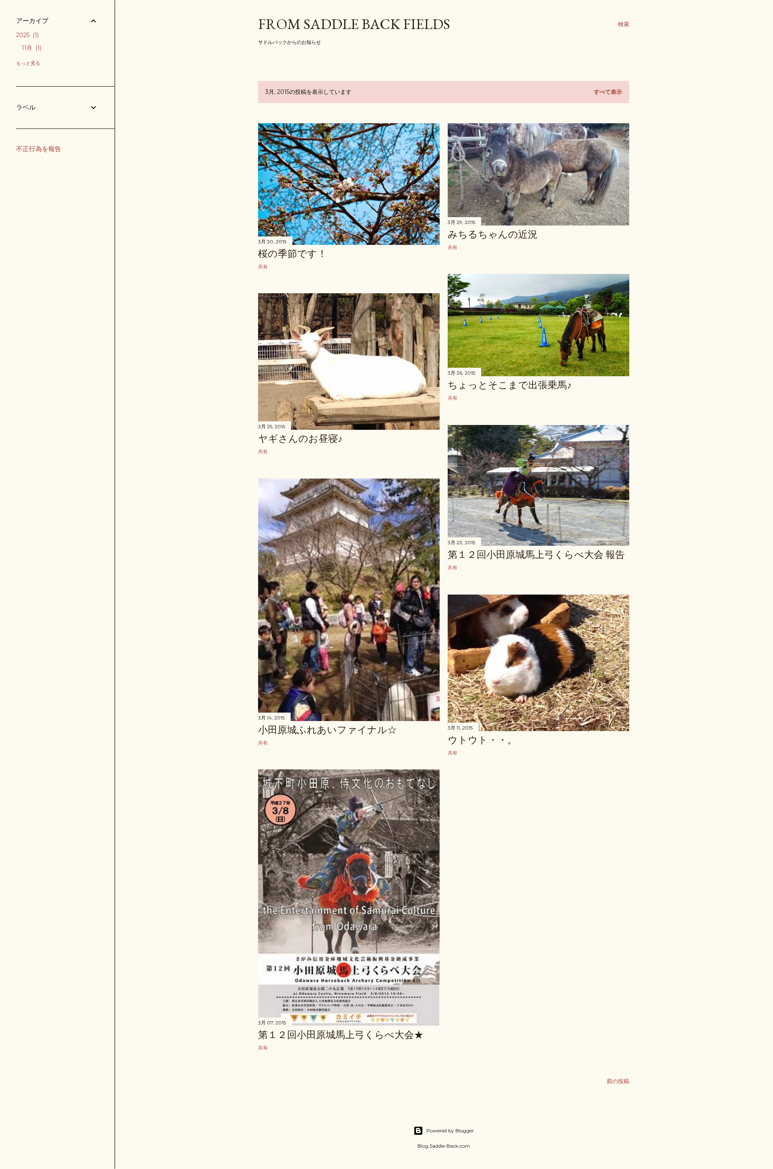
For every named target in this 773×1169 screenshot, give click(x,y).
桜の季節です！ (292, 253)
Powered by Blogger (450, 1131)
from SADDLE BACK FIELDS (354, 24)
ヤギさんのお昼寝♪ (300, 438)
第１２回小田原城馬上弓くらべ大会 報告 (536, 554)
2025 (26, 35)
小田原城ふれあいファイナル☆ (327, 729)
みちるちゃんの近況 (492, 234)
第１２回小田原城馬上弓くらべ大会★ (341, 1034)
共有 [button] (263, 266)
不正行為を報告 (38, 149)
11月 (31, 48)
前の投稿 (618, 1081)
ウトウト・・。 (482, 740)
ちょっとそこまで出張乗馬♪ (510, 385)
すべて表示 (608, 91)
